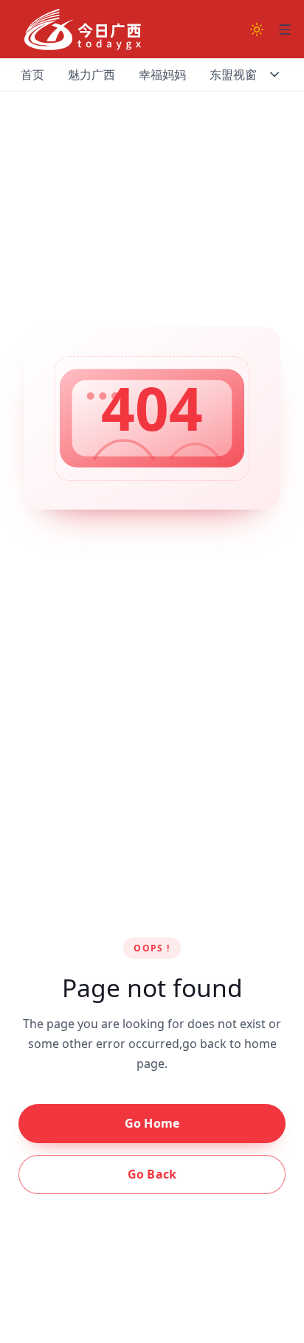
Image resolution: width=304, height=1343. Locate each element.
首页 (32, 74)
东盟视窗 (233, 74)
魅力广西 (91, 74)
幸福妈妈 (162, 74)
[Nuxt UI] (82, 29)
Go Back (152, 1174)
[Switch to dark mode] (257, 29)
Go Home (152, 1123)
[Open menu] (285, 29)
